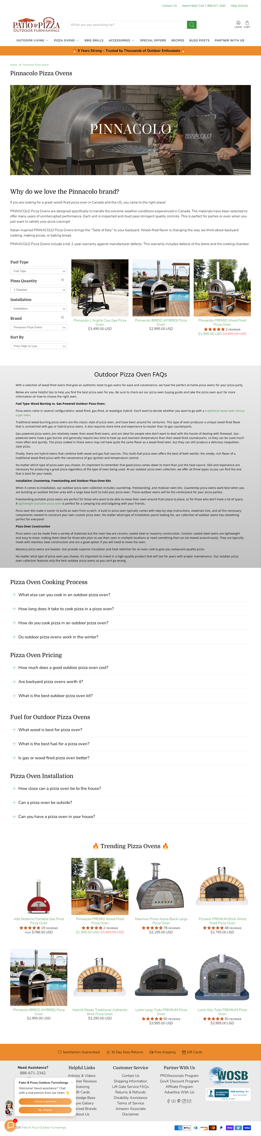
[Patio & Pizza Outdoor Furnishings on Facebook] (168, 1102)
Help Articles (239, 6)
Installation (20, 300)
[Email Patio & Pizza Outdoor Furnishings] (189, 1102)
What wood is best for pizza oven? (50, 730)
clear (63, 280)
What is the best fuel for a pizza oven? (53, 744)
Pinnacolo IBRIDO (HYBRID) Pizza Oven (161, 322)
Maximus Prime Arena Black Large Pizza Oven (161, 921)
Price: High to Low (25, 346)
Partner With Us (229, 40)
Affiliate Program (179, 1086)
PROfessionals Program (179, 1075)
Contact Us (169, 6)
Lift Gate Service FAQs (130, 1086)
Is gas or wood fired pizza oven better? (53, 758)
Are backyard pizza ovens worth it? (50, 681)
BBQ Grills (94, 40)
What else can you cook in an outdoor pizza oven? (64, 595)
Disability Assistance (130, 1097)
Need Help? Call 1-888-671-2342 (204, 6)
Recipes (177, 40)
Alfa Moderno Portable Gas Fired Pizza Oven (39, 921)
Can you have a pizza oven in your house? (56, 816)
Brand (16, 318)
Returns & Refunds (130, 1092)
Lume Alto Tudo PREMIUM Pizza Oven (222, 1012)
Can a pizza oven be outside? (45, 802)
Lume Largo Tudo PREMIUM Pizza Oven (161, 1012)
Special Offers (153, 40)
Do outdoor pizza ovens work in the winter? (58, 637)
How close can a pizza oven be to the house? (59, 788)
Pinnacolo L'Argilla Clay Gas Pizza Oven (100, 322)
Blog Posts (199, 40)
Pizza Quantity (23, 281)
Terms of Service (130, 1103)
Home (13, 65)
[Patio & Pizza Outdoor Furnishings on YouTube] (173, 1102)
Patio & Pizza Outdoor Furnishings (44, 1127)
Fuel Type (19, 262)
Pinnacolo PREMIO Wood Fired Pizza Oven (222, 322)
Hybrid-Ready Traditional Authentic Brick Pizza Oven (99, 1012)
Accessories (119, 40)
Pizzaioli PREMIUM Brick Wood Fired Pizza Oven (222, 921)
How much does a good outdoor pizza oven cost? (63, 667)
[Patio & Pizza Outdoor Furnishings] (36, 25)
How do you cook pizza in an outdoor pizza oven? (63, 623)
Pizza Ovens (64, 40)
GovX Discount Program (179, 1081)
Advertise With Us (179, 1092)
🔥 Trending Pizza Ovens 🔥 (130, 846)
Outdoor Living (30, 40)
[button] (10, 1126)
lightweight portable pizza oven (39, 503)
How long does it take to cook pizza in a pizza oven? (66, 609)
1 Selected (20, 290)
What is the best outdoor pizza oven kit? (55, 695)
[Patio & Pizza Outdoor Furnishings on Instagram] (184, 1102)
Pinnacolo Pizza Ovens (36, 65)
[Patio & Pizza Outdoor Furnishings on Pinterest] (179, 1102)
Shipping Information (130, 1081)
